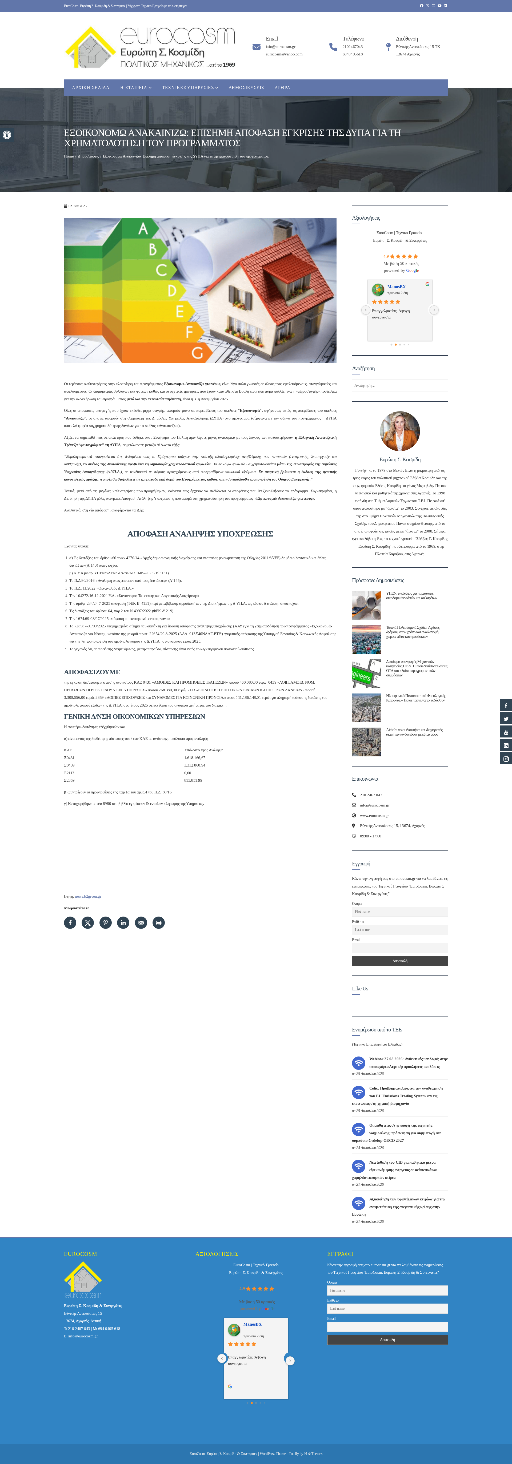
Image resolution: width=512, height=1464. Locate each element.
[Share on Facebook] (70, 923)
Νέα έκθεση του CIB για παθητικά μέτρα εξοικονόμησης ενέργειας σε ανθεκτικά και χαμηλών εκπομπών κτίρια (395, 1170)
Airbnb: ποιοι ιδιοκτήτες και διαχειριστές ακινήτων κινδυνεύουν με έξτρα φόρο (414, 731)
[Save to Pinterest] (105, 923)
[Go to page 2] (400, 345)
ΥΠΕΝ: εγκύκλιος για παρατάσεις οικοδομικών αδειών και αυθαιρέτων (411, 595)
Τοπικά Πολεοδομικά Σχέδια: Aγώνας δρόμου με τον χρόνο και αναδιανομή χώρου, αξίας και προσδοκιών (412, 632)
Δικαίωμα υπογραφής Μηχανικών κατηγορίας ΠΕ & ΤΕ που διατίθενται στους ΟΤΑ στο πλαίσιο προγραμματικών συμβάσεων (416, 668)
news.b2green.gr (88, 896)
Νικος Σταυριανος (403, 286)
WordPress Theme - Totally (279, 1454)
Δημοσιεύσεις (246, 87)
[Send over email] (141, 923)
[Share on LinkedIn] (123, 923)
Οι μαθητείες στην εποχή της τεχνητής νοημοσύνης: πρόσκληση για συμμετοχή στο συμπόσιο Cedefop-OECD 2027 (397, 1133)
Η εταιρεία (133, 87)
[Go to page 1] (396, 344)
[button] (7, 135)
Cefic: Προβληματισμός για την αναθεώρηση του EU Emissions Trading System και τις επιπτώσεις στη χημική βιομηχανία (397, 1096)
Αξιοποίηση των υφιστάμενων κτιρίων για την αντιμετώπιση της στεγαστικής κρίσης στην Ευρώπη (398, 1206)
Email (356, 940)
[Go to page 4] (408, 344)
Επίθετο (357, 922)
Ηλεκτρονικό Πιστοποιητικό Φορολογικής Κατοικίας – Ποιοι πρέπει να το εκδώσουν (416, 697)
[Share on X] (88, 923)
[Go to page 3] (404, 344)
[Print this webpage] (159, 923)
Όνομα (357, 904)
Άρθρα (283, 87)
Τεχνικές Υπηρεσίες (188, 87)
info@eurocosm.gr (83, 1336)
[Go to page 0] (391, 344)
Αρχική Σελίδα (91, 87)
